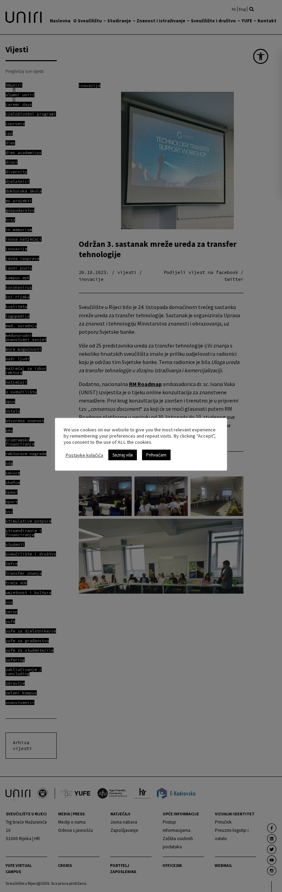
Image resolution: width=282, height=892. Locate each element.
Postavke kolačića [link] (84, 455)
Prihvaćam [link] (156, 455)
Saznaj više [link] (122, 455)
